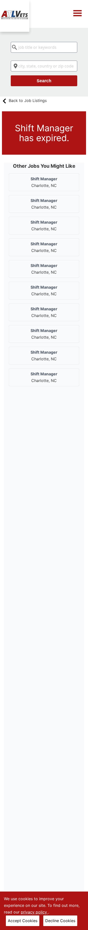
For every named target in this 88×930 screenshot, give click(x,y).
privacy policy (34, 912)
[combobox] (44, 47)
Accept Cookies (22, 920)
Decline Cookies (60, 920)
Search (44, 80)
